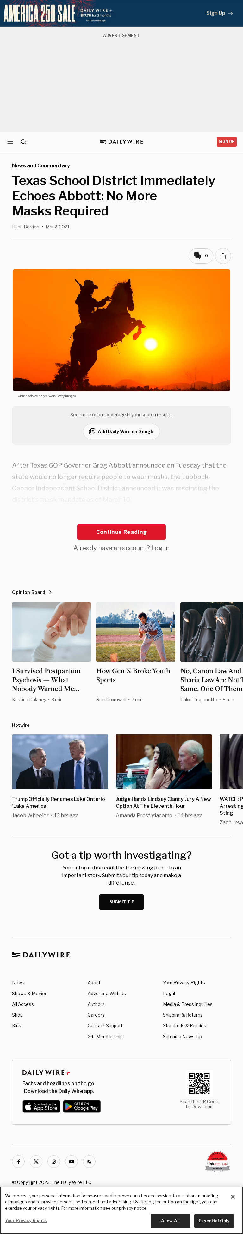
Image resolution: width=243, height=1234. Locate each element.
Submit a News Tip (182, 1036)
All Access (23, 1004)
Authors (96, 1004)
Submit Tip (122, 902)
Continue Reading (121, 532)
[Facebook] (18, 1161)
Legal (169, 993)
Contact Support (105, 1025)
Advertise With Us (107, 993)
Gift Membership (105, 1036)
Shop (17, 1015)
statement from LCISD (59, 518)
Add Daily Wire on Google (126, 431)
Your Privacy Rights (184, 983)
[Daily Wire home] (121, 141)
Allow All (170, 1220)
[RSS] (89, 1161)
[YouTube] (71, 1161)
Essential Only (214, 1220)
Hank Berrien (25, 226)
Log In (160, 548)
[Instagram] (53, 1161)
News (18, 982)
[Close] (233, 1197)
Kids (16, 1025)
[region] (121, 1210)
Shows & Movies (29, 993)
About (94, 982)
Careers (96, 1015)
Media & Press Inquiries (188, 1004)
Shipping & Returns (183, 1015)
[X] (36, 1161)
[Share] (223, 256)
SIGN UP (227, 141)
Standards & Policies (184, 1025)
